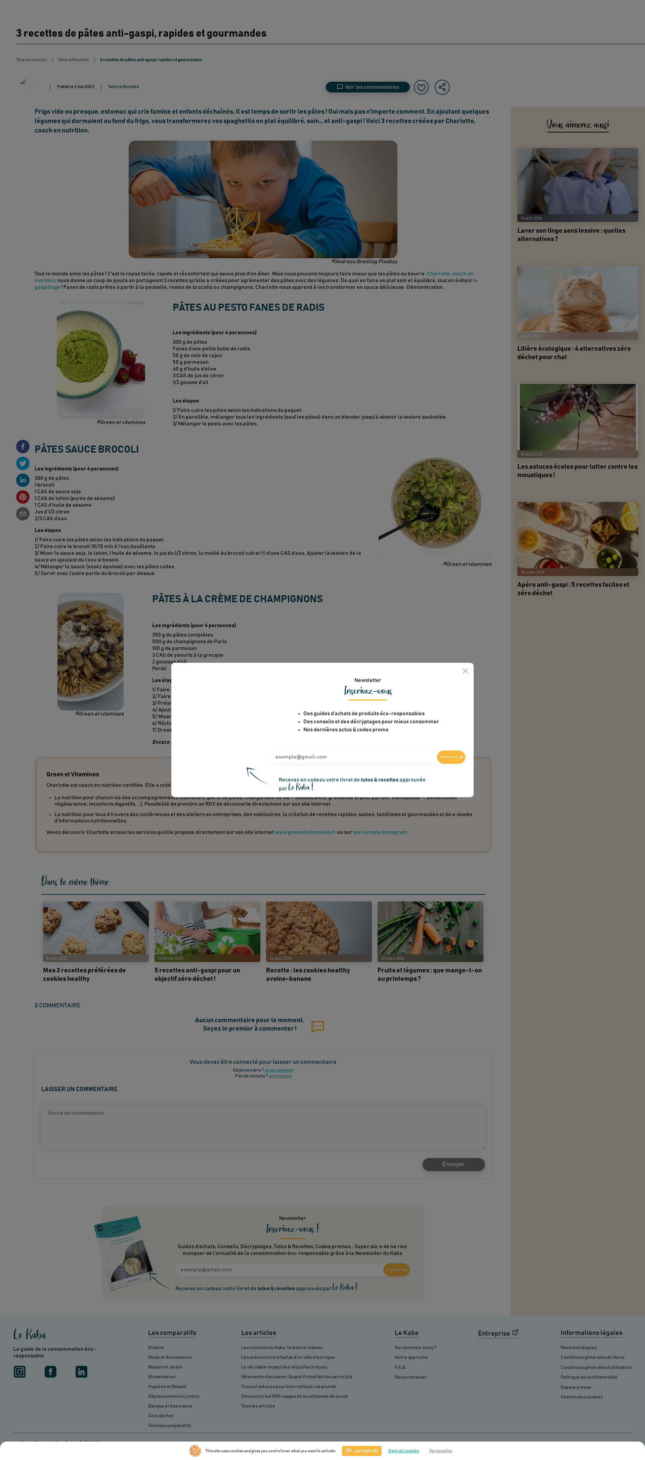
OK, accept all (361, 1450)
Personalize (440, 1451)
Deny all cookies (403, 1451)
